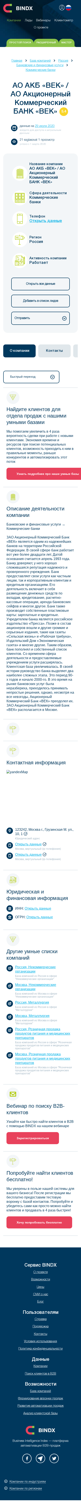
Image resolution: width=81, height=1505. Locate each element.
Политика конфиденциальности (40, 1348)
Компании (40, 1366)
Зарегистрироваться (33, 1138)
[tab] (19, 350)
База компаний (40, 60)
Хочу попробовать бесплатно (39, 1222)
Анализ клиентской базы (40, 1413)
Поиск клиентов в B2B (40, 1373)
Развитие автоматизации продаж (40, 1406)
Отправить (22, 318)
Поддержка (41, 1326)
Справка (41, 1319)
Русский (68, 8)
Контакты (40, 1334)
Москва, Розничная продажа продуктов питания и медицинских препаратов (42, 1058)
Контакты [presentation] (54, 350)
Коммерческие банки (41, 70)
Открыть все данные (40, 284)
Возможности (40, 1279)
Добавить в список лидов (40, 301)
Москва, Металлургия (32, 1016)
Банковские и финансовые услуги (40, 65)
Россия (63, 60)
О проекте (40, 1272)
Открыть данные (45, 221)
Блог (40, 1301)
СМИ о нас (40, 1294)
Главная (16, 60)
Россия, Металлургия (32, 1002)
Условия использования (40, 1341)
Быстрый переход (22, 376)
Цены (40, 1287)
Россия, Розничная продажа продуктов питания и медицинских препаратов (42, 1033)
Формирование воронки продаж (40, 1398)
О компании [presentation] (19, 350)
